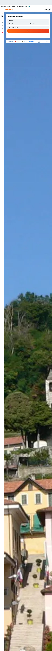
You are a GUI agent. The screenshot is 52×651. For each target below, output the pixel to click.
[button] (50, 6)
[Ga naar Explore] (2, 22)
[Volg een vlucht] (2, 25)
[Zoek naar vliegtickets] (2, 13)
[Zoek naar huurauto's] (2, 19)
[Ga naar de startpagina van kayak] (8, 9)
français (29, 6)
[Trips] (2, 29)
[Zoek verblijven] (2, 16)
